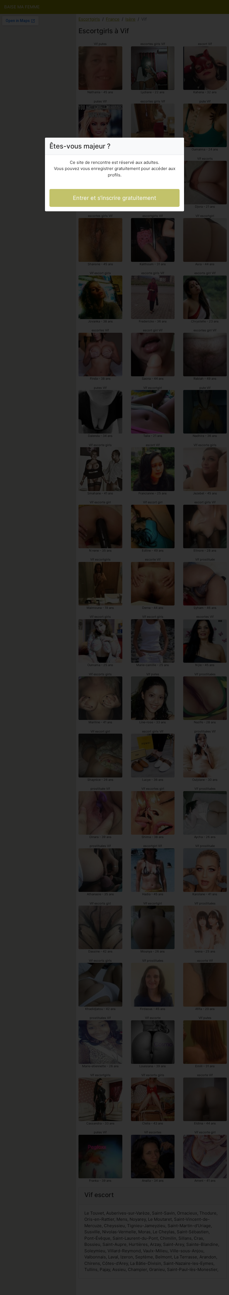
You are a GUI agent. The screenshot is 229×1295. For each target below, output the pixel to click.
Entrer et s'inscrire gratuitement (114, 198)
